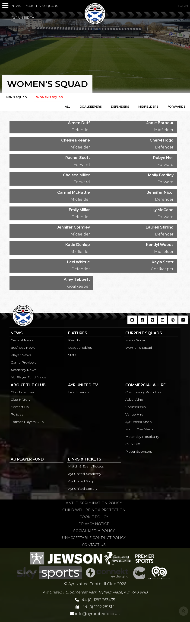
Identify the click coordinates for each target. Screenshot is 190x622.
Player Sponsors (138, 451)
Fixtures (77, 333)
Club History (20, 399)
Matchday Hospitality (142, 437)
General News (22, 340)
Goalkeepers (90, 106)
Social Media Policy (94, 531)
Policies (17, 414)
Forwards (176, 106)
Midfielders (148, 106)
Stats (72, 355)
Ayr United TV (23, 17)
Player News (21, 355)
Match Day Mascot (140, 429)
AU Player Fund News (28, 377)
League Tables (80, 347)
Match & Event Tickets (86, 466)
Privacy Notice (94, 524)
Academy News (23, 370)
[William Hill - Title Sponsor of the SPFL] (117, 557)
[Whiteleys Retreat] (159, 572)
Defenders (120, 106)
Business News (23, 347)
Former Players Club (27, 422)
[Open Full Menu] (5, 6)
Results (74, 340)
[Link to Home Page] (95, 23)
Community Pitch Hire (143, 392)
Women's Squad (138, 347)
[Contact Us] (132, 322)
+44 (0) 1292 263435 (97, 600)
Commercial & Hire (145, 385)
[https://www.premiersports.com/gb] (145, 557)
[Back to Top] (183, 611)
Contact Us (19, 407)
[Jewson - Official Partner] (66, 557)
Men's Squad (16, 97)
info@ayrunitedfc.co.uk (97, 614)
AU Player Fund (27, 459)
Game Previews (23, 362)
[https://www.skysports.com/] (49, 572)
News (16, 6)
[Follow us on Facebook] (142, 322)
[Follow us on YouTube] (162, 322)
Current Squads (143, 333)
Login (183, 6)
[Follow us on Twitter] (152, 322)
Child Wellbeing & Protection (94, 510)
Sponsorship (135, 407)
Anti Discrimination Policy (94, 503)
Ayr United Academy (84, 474)
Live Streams (78, 392)
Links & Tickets (84, 459)
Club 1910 (132, 444)
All (67, 106)
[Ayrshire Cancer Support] (139, 572)
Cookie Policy (93, 517)
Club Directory (22, 392)
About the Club (28, 385)
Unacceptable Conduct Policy (94, 537)
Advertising (134, 399)
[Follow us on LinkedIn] (183, 322)
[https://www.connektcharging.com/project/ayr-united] (107, 572)
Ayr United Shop (138, 422)
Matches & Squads (42, 6)
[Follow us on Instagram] (172, 322)
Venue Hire (134, 414)
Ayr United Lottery (82, 489)
